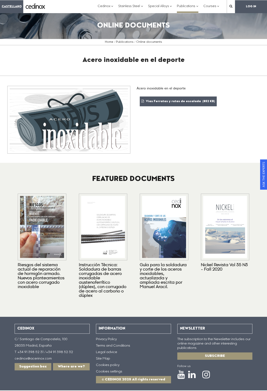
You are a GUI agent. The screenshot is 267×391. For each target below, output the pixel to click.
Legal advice (106, 352)
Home (109, 42)
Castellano (12, 6)
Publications (125, 42)
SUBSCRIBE (215, 356)
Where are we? (71, 366)
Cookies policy (108, 365)
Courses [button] (211, 8)
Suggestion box (33, 366)
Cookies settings (109, 371)
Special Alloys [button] (160, 8)
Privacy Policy (106, 339)
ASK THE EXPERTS (263, 174)
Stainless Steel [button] (130, 8)
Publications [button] (187, 8)
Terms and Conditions (113, 345)
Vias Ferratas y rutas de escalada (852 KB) (180, 101)
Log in (251, 6)
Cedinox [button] (105, 8)
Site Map (103, 358)
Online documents (149, 42)
